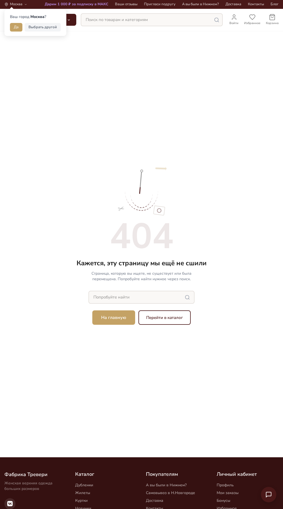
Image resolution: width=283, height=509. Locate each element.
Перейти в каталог (164, 317)
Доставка (233, 4)
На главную (113, 318)
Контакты (256, 4)
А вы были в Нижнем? (200, 4)
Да (16, 27)
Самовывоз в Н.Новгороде (170, 492)
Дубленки (84, 485)
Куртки (81, 500)
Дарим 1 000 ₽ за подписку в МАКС (76, 4)
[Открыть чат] (268, 494)
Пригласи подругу (159, 4)
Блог (275, 4)
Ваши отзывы (126, 4)
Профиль (225, 485)
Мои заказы (228, 492)
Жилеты (82, 492)
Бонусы (223, 500)
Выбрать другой (42, 27)
